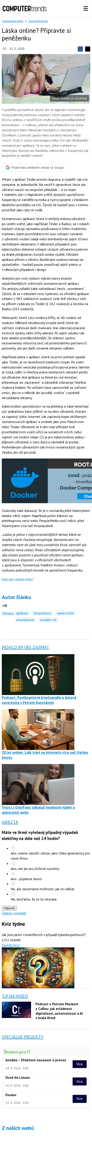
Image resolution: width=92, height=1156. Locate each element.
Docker (11, 1095)
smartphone (25, 620)
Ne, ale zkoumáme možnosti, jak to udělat (43, 889)
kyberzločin (65, 613)
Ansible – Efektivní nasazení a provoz (35, 1060)
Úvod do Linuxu (17, 1077)
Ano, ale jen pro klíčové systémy (35, 868)
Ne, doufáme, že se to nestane (34, 899)
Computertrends (12, 21)
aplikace (22, 613)
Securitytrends (38, 21)
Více (79, 1064)
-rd (4, 49)
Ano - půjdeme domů (26, 879)
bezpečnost (42, 613)
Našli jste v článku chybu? (17, 579)
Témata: (8, 613)
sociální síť (48, 620)
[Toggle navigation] (86, 8)
